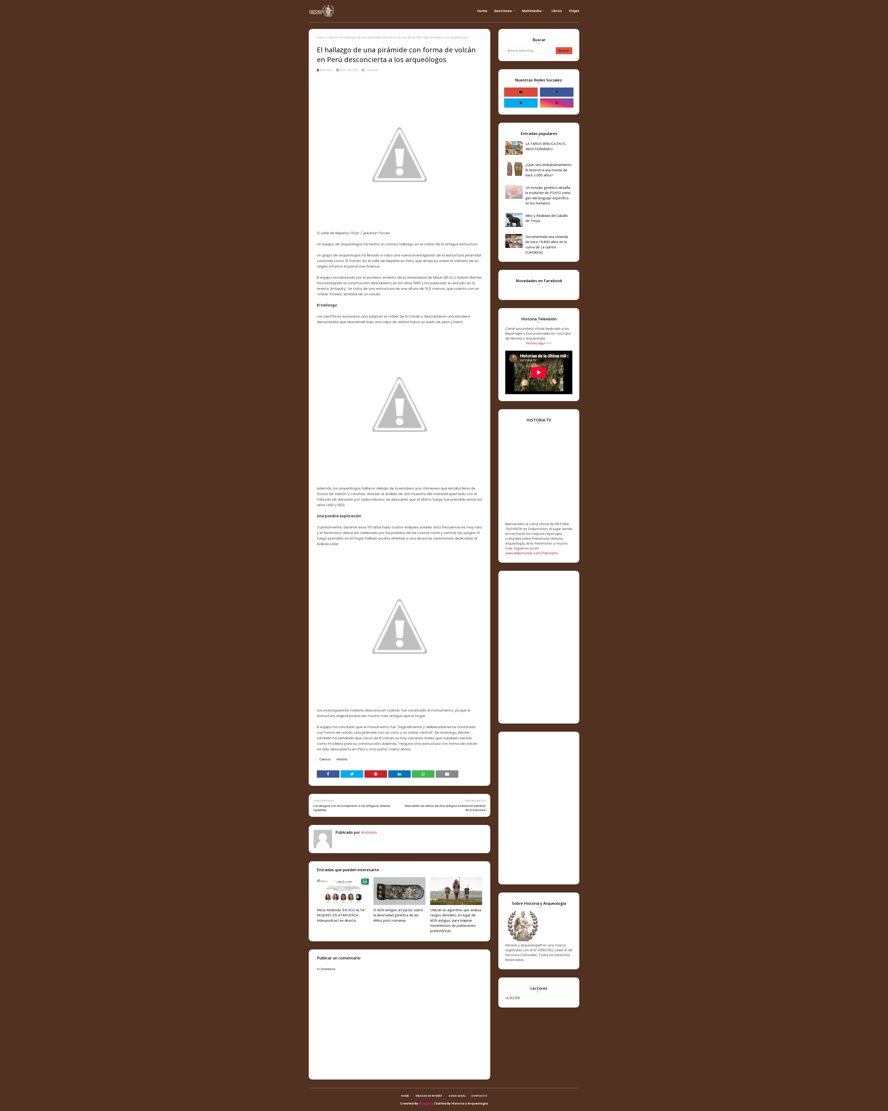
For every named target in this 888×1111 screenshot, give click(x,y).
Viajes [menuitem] (574, 11)
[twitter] (521, 103)
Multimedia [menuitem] (531, 11)
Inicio (320, 37)
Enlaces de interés (429, 1096)
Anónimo (326, 70)
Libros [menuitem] (557, 11)
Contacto (479, 1096)
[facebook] (557, 92)
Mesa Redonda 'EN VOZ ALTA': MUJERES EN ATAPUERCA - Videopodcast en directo (341, 915)
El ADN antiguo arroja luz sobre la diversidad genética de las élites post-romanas (398, 915)
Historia (342, 759)
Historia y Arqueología (469, 1103)
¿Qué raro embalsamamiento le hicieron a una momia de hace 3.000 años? (548, 169)
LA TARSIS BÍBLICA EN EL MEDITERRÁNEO (545, 146)
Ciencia (332, 37)
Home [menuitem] (482, 11)
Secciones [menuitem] (503, 11)
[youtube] (521, 92)
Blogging (426, 1103)
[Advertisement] (538, 647)
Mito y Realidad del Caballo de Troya (546, 218)
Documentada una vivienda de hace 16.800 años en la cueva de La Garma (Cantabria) (546, 244)
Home (405, 1096)
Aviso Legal (457, 1096)
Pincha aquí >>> (539, 343)
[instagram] (557, 103)
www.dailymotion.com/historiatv (531, 553)
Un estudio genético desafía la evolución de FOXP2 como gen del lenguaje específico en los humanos (547, 195)
